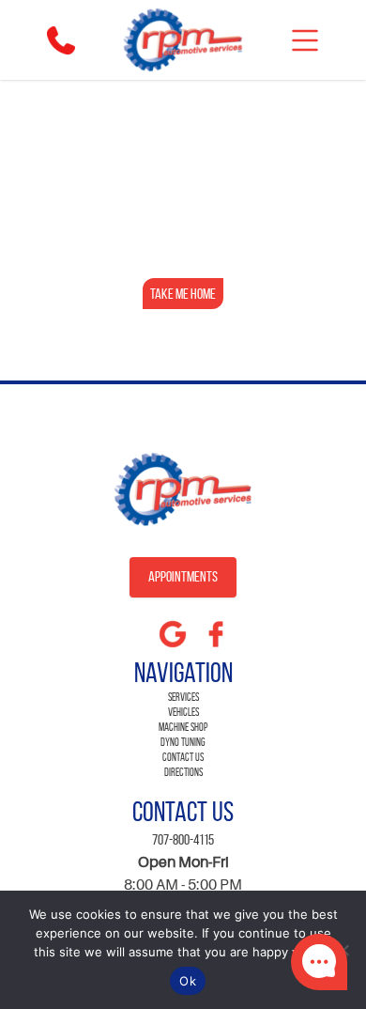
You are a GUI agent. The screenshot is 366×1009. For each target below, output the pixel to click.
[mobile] (305, 40)
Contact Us (183, 757)
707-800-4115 (183, 839)
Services (183, 697)
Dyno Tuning (183, 742)
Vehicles (183, 712)
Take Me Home (183, 294)
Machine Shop (183, 727)
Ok (187, 980)
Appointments (183, 576)
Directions (183, 772)
